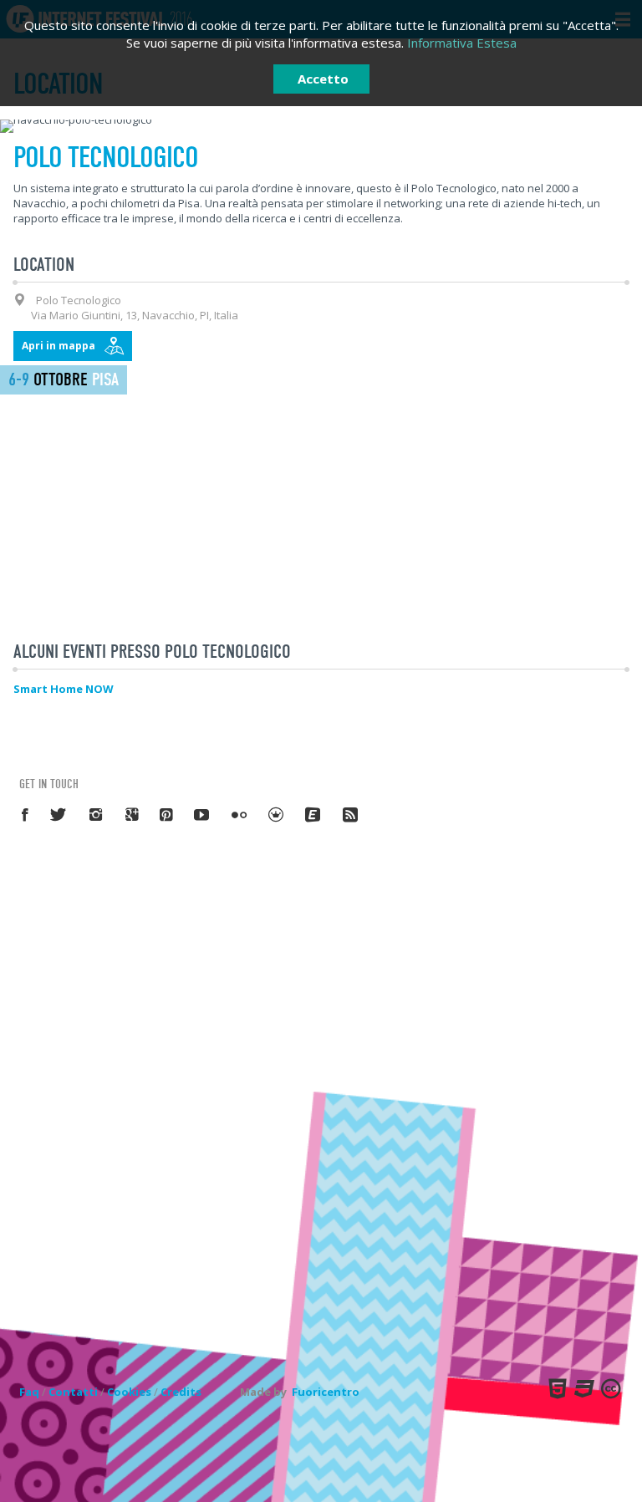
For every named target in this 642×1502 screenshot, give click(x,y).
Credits (180, 1391)
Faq (29, 1391)
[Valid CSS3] (582, 1388)
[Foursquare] (277, 814)
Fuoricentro (325, 1391)
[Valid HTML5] (556, 1388)
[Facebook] (26, 814)
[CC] (609, 1388)
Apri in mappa (58, 346)
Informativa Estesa (462, 42)
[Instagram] (97, 814)
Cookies (129, 1391)
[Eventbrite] (313, 814)
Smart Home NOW (63, 688)
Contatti (73, 1391)
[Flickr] (240, 814)
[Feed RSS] (351, 814)
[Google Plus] (132, 814)
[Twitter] (59, 814)
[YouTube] (202, 814)
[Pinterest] (166, 814)
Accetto (323, 78)
